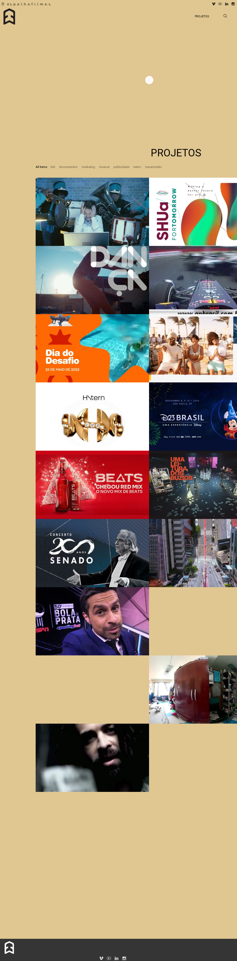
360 (52, 167)
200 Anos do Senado (40, 571)
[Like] (45, 186)
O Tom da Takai (148, 639)
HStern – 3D (32, 434)
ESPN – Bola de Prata (42, 639)
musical (104, 167)
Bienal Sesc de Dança (41, 298)
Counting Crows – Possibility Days (37, 772)
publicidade (121, 167)
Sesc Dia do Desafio (39, 366)
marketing (88, 167)
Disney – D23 (146, 434)
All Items (41, 167)
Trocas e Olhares (150, 775)
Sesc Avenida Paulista (155, 571)
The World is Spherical (42, 707)
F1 (135, 298)
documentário (68, 167)
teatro (137, 167)
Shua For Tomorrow (153, 229)
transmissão (153, 167)
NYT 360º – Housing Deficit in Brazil (154, 704)
